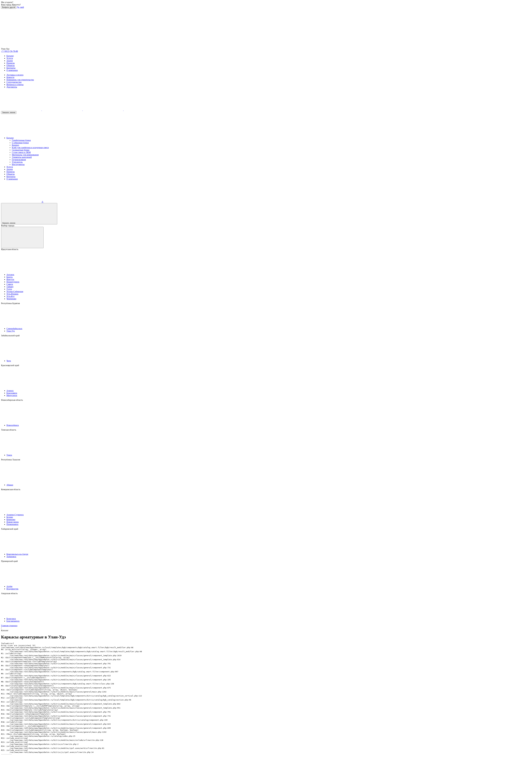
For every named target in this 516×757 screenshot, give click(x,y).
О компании (12, 70)
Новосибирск (12, 425)
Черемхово (11, 299)
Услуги (9, 58)
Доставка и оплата (14, 75)
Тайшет (9, 287)
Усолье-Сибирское (14, 291)
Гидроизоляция (19, 159)
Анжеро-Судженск (15, 515)
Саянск (9, 284)
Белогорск (11, 618)
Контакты (10, 68)
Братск (9, 277)
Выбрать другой (8, 7)
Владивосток (12, 589)
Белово (9, 517)
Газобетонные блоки (21, 140)
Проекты (10, 63)
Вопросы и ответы (15, 84)
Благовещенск (12, 621)
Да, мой (20, 7)
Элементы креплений (22, 157)
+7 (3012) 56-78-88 (9, 51)
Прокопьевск (12, 524)
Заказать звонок (8, 112)
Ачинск (10, 390)
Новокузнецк (12, 522)
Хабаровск (11, 556)
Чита (8, 361)
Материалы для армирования (25, 155)
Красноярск (11, 393)
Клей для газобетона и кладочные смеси (30, 147)
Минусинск (11, 395)
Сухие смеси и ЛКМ (21, 152)
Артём (9, 586)
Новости (10, 77)
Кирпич (15, 145)
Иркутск (10, 279)
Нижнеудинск (12, 282)
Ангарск (10, 274)
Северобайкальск (14, 328)
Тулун (9, 289)
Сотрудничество (14, 82)
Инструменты (18, 164)
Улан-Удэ (10, 331)
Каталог (10, 56)
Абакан (9, 485)
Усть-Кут (10, 296)
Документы (11, 87)
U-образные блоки (20, 143)
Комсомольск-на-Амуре (17, 554)
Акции (9, 60)
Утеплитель (17, 162)
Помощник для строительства (20, 80)
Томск (9, 455)
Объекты (10, 65)
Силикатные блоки (20, 150)
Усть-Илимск (12, 294)
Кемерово (10, 519)
